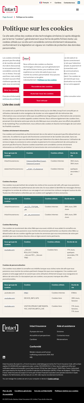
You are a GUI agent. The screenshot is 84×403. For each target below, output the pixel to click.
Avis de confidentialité (43, 391)
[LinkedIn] (4, 357)
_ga (25, 209)
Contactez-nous (69, 3)
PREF (26, 293)
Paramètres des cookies (42, 86)
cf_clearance (38, 169)
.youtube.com (9, 298)
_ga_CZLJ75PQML (31, 206)
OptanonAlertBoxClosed (36, 161)
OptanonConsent (33, 163)
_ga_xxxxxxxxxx (34, 214)
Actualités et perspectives (40, 335)
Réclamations (62, 339)
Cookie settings (53, 379)
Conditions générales (23, 391)
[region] (42, 80)
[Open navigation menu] (77, 9)
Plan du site (7, 391)
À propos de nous (36, 331)
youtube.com (9, 250)
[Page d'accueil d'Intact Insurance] (10, 9)
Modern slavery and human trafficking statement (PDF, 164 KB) (42, 354)
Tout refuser (42, 100)
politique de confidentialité (13, 99)
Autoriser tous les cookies (42, 93)
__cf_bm (29, 169)
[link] (8, 17)
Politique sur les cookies (24, 17)
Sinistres (60, 331)
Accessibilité (8, 394)
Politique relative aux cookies (66, 391)
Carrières (58, 3)
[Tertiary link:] (78, 2)
